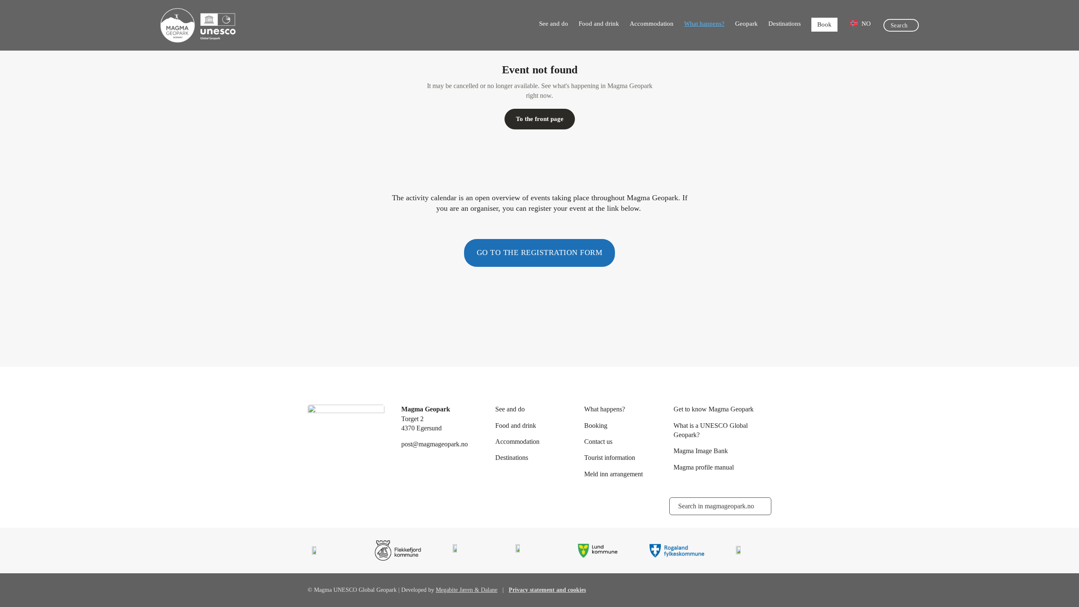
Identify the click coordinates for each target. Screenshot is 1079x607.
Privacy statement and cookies (547, 590)
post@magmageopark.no (434, 444)
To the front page (540, 118)
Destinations (784, 23)
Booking (595, 425)
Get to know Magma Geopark (714, 409)
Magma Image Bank (701, 450)
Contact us (598, 441)
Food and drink (599, 23)
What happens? (704, 23)
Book (824, 24)
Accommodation (652, 23)
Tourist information (609, 457)
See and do (553, 23)
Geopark (746, 23)
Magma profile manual (704, 467)
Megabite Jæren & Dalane (466, 590)
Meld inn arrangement (613, 474)
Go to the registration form (540, 252)
